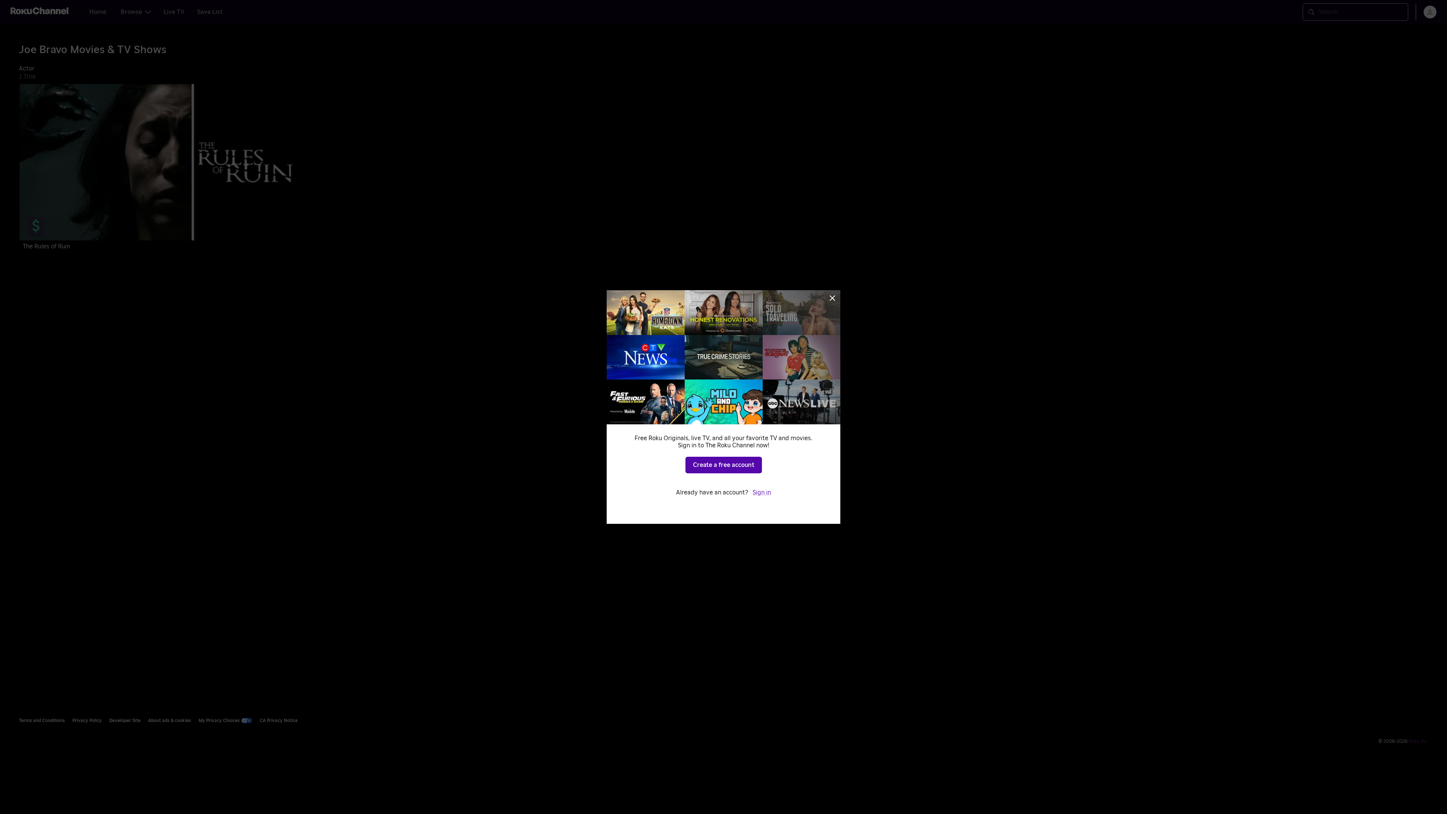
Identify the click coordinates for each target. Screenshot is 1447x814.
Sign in (762, 493)
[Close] (832, 298)
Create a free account (723, 465)
